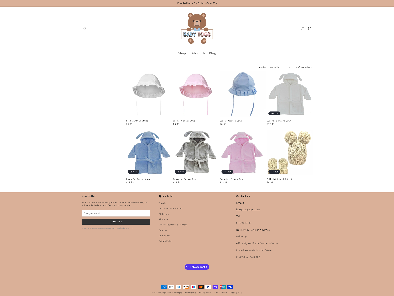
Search (162, 203)
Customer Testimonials (170, 208)
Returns (163, 230)
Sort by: (262, 67)
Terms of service (220, 292)
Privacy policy (205, 292)
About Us (163, 219)
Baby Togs (162, 293)
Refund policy (190, 292)
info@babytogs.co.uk (248, 209)
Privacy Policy (128, 228)
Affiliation (164, 214)
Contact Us (164, 235)
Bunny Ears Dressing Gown (279, 121)
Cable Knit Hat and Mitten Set (280, 179)
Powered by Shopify (174, 293)
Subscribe (116, 222)
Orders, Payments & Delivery (173, 224)
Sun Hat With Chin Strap (137, 121)
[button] (85, 28)
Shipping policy (236, 292)
